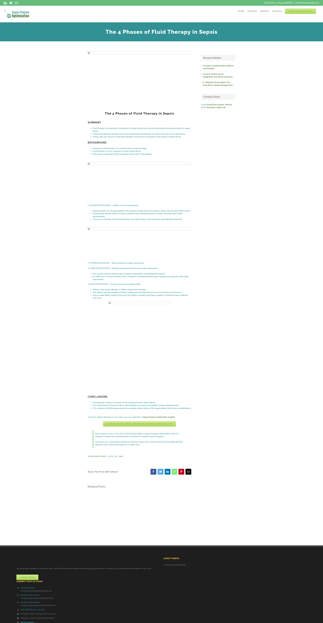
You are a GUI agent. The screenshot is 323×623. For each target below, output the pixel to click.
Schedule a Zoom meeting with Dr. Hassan (38, 614)
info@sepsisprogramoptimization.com (36, 591)
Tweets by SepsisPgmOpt (174, 565)
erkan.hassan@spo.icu (307, 2)
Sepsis (121, 456)
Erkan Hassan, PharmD (98, 456)
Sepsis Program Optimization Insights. (159, 417)
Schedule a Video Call (215, 107)
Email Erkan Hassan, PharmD (219, 105)
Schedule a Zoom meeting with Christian (37, 618)
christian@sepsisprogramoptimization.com (38, 605)
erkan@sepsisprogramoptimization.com (37, 598)
